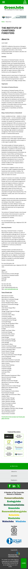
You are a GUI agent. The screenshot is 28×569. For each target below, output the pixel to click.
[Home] (14, 8)
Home (3, 21)
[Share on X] (18, 486)
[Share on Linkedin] (14, 486)
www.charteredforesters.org (11, 289)
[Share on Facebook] (10, 486)
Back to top (15, 466)
